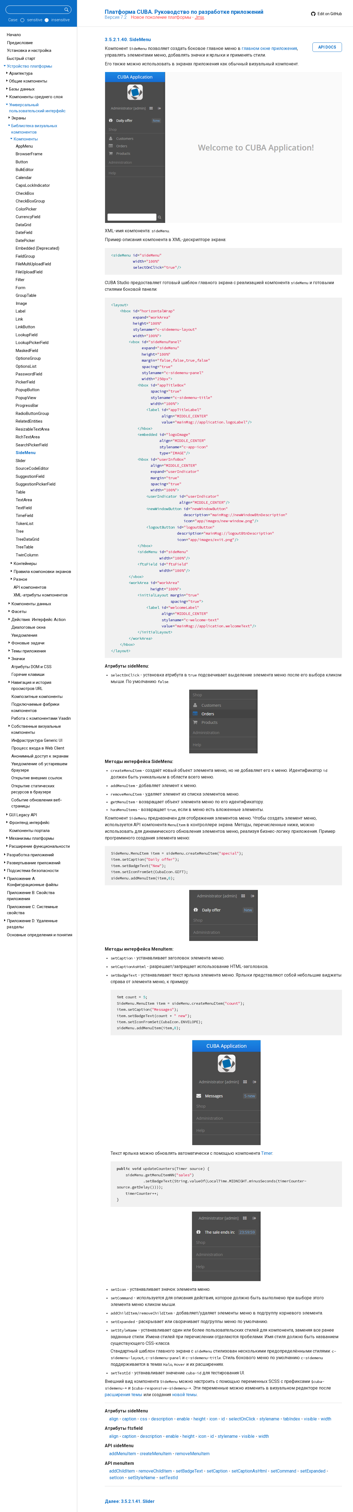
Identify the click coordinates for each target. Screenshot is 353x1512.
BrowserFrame (29, 153)
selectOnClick (242, 1419)
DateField (24, 232)
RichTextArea (28, 436)
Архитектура (21, 73)
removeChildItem (155, 1471)
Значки (18, 658)
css (143, 1419)
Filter (20, 279)
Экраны (18, 118)
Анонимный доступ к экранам (39, 756)
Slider (21, 460)
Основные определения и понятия (39, 934)
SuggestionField (30, 476)
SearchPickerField (32, 444)
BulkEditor (25, 169)
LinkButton (25, 326)
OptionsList (26, 366)
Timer (266, 1153)
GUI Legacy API (23, 814)
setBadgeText (189, 1471)
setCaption (217, 1471)
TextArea (24, 499)
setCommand (283, 1471)
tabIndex (291, 1419)
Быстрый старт (21, 58)
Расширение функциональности (39, 846)
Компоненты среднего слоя (36, 96)
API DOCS (327, 47)
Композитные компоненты (37, 696)
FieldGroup (25, 256)
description (162, 1419)
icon (213, 1419)
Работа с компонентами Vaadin (41, 718)
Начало (14, 34)
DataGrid (23, 224)
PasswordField (29, 374)
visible (310, 1419)
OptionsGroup (28, 358)
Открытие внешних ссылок (36, 777)
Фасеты (18, 611)
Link (19, 319)
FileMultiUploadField (33, 264)
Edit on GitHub (329, 14)
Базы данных (21, 89)
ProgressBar (27, 405)
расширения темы (123, 1394)
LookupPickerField (32, 342)
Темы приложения (28, 651)
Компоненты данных (31, 603)
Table (20, 492)
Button (22, 161)
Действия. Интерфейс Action (38, 619)
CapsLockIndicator (33, 185)
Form (20, 287)
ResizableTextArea (32, 429)
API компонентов (30, 587)
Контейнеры (25, 563)
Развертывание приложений (33, 862)
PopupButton (27, 389)
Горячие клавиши (27, 674)
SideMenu (26, 452)
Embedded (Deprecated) (37, 248)
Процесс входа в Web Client (37, 748)
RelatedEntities (29, 421)
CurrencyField (28, 216)
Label (20, 311)
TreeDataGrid (27, 539)
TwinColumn (27, 555)
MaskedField (27, 350)
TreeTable (24, 547)
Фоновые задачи (27, 643)
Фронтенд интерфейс (29, 822)
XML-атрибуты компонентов (41, 595)
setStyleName (141, 1477)
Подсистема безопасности (32, 870)
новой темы (184, 1394)
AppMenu (24, 146)
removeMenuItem (192, 1453)
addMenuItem (122, 1453)
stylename (269, 1419)
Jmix (199, 17)
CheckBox (25, 193)
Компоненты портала (29, 830)
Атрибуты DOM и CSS (31, 666)
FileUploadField (29, 272)
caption (129, 1419)
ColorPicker (26, 209)
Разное (20, 579)
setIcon (116, 1477)
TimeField (24, 515)
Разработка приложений (30, 854)
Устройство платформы (29, 66)
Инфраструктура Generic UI (36, 740)
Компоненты (26, 139)
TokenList (24, 523)
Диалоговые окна (28, 627)
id (223, 1419)
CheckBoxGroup (30, 201)
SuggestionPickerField (35, 484)
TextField (24, 507)
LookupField (27, 334)
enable (183, 1419)
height (199, 1419)
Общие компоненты (28, 81)
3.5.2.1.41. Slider (138, 1501)
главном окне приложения (269, 48)
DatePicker (25, 240)
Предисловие (20, 42)
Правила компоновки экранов (42, 571)
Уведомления (24, 635)
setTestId (168, 1477)
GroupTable (26, 295)
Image (21, 303)
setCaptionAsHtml (249, 1471)
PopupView (26, 397)
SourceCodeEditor (32, 468)
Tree (20, 531)
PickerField (25, 382)
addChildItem (122, 1471)
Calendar (24, 177)
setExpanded (312, 1471)
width (326, 1419)
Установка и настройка (29, 50)
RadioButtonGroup (32, 413)
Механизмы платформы (31, 838)
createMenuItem (156, 1453)
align (113, 1419)
